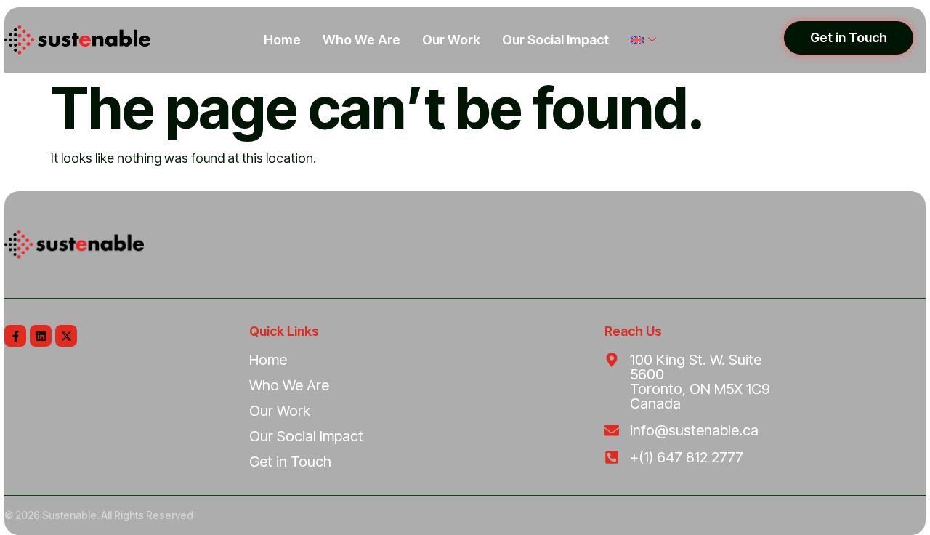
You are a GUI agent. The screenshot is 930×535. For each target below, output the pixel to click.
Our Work (451, 39)
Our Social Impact (555, 39)
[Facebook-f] (15, 336)
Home (282, 39)
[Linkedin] (41, 336)
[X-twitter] (66, 336)
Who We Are (361, 39)
